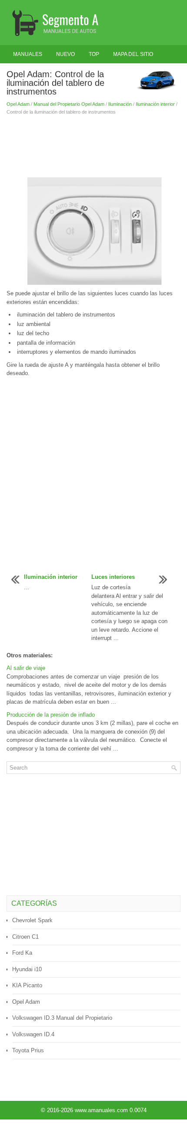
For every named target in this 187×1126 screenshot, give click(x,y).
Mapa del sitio (133, 54)
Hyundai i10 (27, 969)
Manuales (27, 54)
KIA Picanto (27, 985)
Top (94, 54)
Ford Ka (22, 953)
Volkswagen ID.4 (33, 1034)
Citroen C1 (25, 936)
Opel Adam (18, 104)
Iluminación (120, 104)
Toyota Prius (28, 1050)
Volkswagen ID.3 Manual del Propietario (62, 1018)
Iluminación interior (155, 104)
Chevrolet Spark (32, 920)
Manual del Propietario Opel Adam (68, 104)
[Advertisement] (93, 146)
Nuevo (65, 54)
